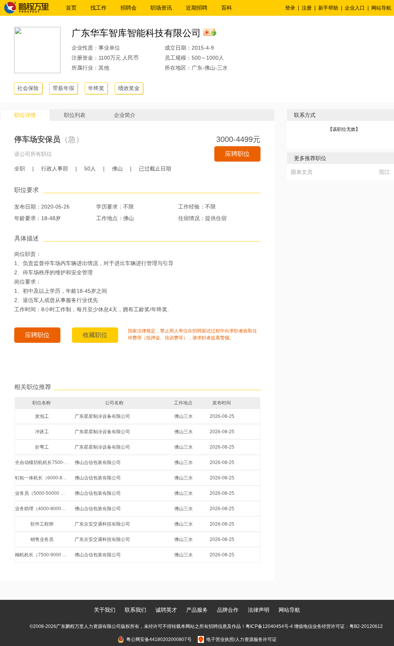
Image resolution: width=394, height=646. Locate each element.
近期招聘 (196, 8)
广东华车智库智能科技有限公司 (136, 33)
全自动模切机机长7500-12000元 (42, 462)
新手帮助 (328, 8)
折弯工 (42, 447)
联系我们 (135, 610)
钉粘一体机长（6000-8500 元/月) (42, 478)
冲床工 (42, 431)
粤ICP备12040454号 (267, 626)
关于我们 (104, 610)
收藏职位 (95, 335)
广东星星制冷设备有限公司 (102, 416)
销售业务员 (41, 539)
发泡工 (42, 416)
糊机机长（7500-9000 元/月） (42, 555)
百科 (226, 8)
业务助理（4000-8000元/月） (42, 508)
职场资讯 (161, 8)
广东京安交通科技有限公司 (102, 524)
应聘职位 (237, 153)
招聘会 (128, 8)
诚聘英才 (166, 610)
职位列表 (74, 115)
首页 (71, 8)
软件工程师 (41, 524)
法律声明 (258, 610)
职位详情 (25, 115)
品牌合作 (228, 610)
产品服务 (197, 610)
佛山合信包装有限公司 (98, 462)
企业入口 (355, 8)
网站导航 (381, 8)
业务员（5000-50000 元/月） (42, 493)
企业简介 (124, 115)
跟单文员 (301, 172)
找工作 (98, 8)
